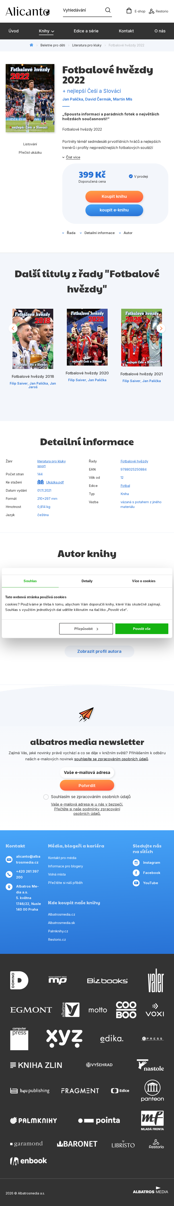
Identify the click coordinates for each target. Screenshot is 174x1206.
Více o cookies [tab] (143, 581)
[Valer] (155, 980)
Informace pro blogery (65, 866)
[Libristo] (123, 1144)
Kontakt (126, 31)
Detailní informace (100, 233)
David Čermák (98, 99)
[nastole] (150, 1065)
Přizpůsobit (83, 629)
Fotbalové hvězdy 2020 (87, 373)
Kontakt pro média (62, 858)
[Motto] (97, 1010)
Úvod (14, 31)
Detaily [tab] (87, 581)
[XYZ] (64, 1039)
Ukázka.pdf (55, 482)
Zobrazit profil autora (99, 651)
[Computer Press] (19, 1039)
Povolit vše (141, 629)
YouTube (150, 883)
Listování (30, 144)
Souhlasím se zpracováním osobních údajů (91, 796)
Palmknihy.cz (58, 931)
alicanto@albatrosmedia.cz (28, 859)
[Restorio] (156, 1144)
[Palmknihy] (33, 1120)
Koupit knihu (114, 196)
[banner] (32, 11)
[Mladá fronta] (152, 1120)
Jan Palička (72, 99)
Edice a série (86, 31)
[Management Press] (57, 980)
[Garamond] (26, 1144)
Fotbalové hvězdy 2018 (33, 376)
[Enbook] (28, 1161)
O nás (160, 31)
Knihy (45, 31)
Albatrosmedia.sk (61, 923)
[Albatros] (70, 1010)
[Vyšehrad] (99, 1065)
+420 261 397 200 (27, 874)
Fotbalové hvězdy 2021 (142, 374)
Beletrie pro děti (53, 45)
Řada (71, 233)
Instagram (151, 862)
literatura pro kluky (51, 461)
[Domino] (19, 980)
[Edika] (112, 1039)
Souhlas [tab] (30, 581)
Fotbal (125, 485)
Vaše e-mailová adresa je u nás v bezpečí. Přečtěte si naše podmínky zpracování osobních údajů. (87, 809)
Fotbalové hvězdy (134, 461)
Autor (128, 233)
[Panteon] (152, 1090)
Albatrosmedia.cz (61, 914)
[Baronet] (77, 1144)
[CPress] (152, 1039)
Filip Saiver (19, 383)
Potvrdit (87, 785)
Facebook (151, 873)
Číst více (73, 157)
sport (41, 466)
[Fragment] (80, 1090)
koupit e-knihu (114, 210)
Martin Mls (122, 99)
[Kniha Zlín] (36, 1065)
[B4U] (30, 1090)
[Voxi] (154, 1010)
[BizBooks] (107, 980)
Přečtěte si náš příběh (65, 883)
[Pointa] (99, 1120)
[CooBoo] (126, 1010)
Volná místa (57, 874)
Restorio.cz (57, 939)
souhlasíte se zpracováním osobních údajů (111, 759)
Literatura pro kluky (87, 45)
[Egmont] (31, 1010)
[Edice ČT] (120, 1090)
